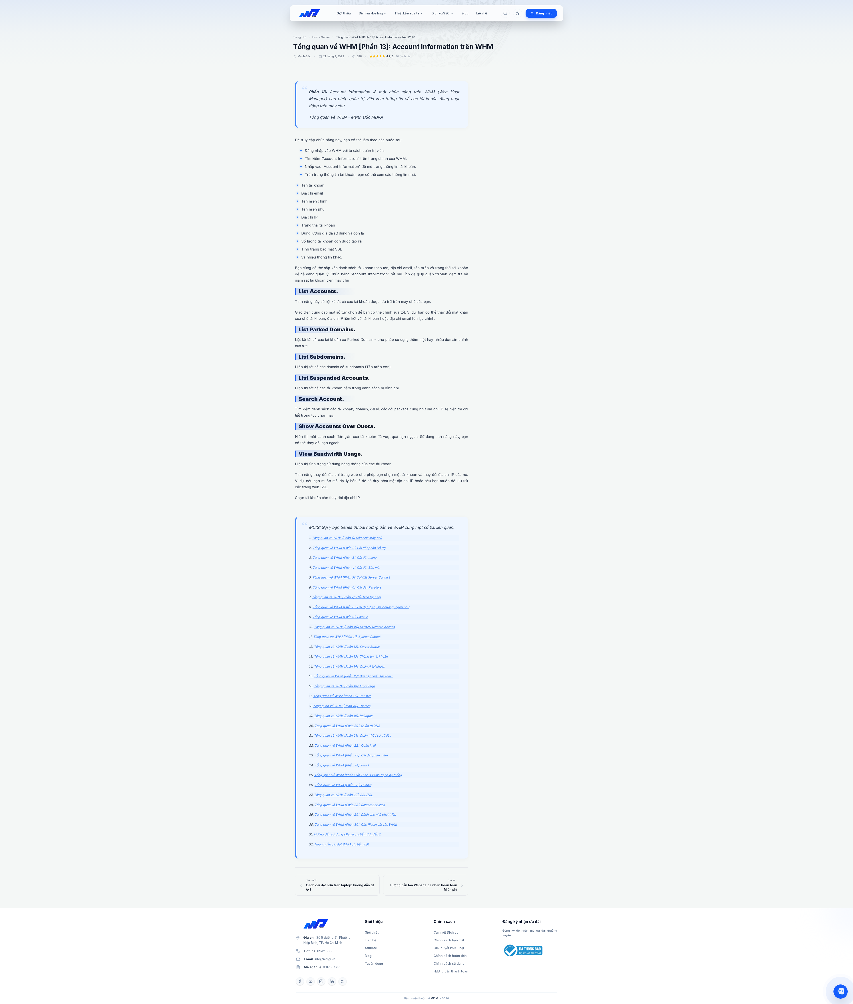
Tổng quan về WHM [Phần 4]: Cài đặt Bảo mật (346, 567)
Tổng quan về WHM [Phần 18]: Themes (341, 706)
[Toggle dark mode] (517, 13)
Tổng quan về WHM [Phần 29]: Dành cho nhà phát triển (355, 814)
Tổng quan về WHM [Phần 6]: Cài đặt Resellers (347, 587)
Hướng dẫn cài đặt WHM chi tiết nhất (342, 844)
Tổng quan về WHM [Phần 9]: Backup (340, 617)
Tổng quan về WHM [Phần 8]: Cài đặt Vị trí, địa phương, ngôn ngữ (361, 607)
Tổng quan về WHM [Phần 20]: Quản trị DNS (347, 726)
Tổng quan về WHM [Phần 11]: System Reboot (347, 636)
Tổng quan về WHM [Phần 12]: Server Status (346, 646)
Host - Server (321, 37)
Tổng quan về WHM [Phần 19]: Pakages (343, 716)
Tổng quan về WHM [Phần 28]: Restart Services (350, 805)
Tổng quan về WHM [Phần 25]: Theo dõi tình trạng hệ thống (358, 775)
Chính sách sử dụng (449, 963)
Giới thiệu (344, 13)
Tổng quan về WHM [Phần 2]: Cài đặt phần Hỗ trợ (349, 548)
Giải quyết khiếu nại (449, 948)
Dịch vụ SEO (440, 13)
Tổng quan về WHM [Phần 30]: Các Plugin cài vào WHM (356, 824)
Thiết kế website (407, 13)
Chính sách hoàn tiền (450, 956)
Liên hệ (481, 13)
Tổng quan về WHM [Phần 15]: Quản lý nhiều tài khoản (353, 676)
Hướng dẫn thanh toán (451, 971)
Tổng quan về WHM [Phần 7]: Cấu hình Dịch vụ (346, 597)
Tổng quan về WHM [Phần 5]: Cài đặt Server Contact (351, 577)
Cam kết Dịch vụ (446, 932)
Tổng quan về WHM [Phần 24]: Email (342, 765)
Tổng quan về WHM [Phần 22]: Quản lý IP (345, 745)
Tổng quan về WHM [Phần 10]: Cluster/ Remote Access (354, 627)
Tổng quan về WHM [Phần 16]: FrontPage (344, 686)
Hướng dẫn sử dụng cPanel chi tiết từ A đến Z (347, 834)
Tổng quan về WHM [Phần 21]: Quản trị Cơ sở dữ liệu (352, 735)
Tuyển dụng (374, 963)
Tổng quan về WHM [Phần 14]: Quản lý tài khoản (349, 666)
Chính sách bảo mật (449, 940)
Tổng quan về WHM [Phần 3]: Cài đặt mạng (345, 557)
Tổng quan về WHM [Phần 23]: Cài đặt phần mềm (351, 755)
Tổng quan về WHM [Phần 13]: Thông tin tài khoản (351, 656)
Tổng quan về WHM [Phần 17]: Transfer (342, 696)
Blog (465, 13)
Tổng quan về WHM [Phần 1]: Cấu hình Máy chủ (347, 538)
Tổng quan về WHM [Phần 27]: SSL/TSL (343, 795)
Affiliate (371, 948)
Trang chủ (299, 37)
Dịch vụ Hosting (371, 13)
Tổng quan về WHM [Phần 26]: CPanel (343, 785)
